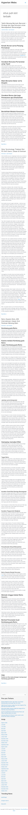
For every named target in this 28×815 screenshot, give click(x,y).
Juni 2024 (3, 774)
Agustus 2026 (4, 722)
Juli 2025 (3, 748)
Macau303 (3, 803)
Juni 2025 (3, 750)
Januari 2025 (4, 760)
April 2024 (3, 778)
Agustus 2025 (4, 746)
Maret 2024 (3, 780)
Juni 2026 (3, 726)
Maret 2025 (3, 756)
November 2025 (4, 740)
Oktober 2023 (4, 790)
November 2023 (4, 788)
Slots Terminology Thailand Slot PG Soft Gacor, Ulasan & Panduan (13, 150)
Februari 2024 (4, 782)
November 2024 (4, 764)
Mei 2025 (3, 752)
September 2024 (4, 768)
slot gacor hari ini (5, 800)
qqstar (19, 299)
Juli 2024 (3, 772)
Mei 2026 (3, 728)
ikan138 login (4, 797)
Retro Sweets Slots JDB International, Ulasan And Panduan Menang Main (10, 321)
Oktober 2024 (4, 766)
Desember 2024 (4, 762)
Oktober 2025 (4, 742)
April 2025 (3, 754)
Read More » (4, 144)
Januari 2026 (4, 736)
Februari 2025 (4, 758)
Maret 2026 (3, 732)
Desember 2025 (4, 738)
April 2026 (3, 730)
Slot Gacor (3, 153)
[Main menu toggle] (25, 2)
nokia (2, 575)
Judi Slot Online (4, 29)
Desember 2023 (4, 786)
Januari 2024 (4, 784)
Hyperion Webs (9, 2)
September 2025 (4, 744)
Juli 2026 (3, 724)
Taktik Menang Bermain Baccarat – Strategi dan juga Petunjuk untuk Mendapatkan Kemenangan (14, 25)
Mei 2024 (3, 776)
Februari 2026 (4, 734)
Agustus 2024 (4, 770)
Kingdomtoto (22, 55)
